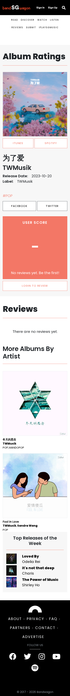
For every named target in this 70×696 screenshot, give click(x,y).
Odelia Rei (31, 561)
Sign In (40, 7)
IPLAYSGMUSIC (49, 27)
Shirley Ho (31, 585)
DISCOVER (27, 19)
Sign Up (52, 7)
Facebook (19, 206)
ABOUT (15, 618)
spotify (51, 143)
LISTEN (54, 19)
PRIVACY (35, 618)
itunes (18, 143)
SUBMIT (31, 27)
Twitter (52, 206)
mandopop (16, 447)
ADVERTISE (33, 636)
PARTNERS (20, 627)
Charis (28, 573)
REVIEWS (17, 27)
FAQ (53, 618)
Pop (5, 447)
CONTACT (45, 627)
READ (14, 19)
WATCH (42, 19)
